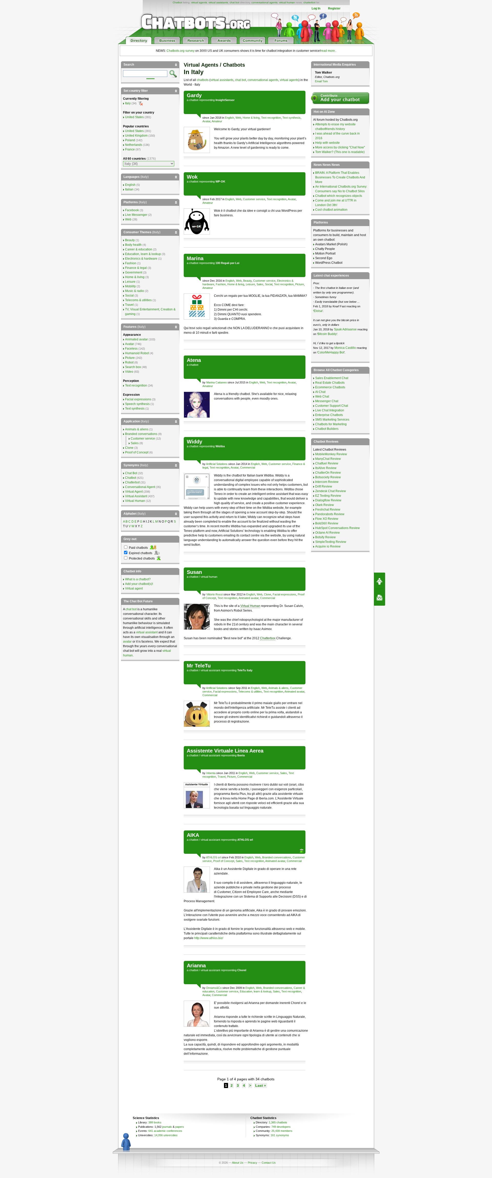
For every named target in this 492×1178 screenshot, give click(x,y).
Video (129, 371)
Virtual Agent (134, 491)
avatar (127, 641)
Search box (133, 367)
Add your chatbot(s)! (139, 584)
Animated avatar (249, 598)
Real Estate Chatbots (330, 382)
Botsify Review (325, 537)
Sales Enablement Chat (331, 378)
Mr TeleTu (199, 665)
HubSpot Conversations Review (337, 528)
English (229, 117)
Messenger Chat (326, 401)
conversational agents (264, 2)
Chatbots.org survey (180, 51)
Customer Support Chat (331, 406)
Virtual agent (134, 588)
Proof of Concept (223, 860)
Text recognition (271, 117)
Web (238, 117)
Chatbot (177, 2)
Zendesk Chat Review (330, 491)
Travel (221, 776)
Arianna (196, 965)
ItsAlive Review (325, 468)
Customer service (254, 199)
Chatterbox (267, 638)
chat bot (234, 2)
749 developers (281, 1126)
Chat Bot (131, 473)
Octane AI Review (327, 532)
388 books (154, 1122)
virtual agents (199, 2)
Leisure (250, 284)
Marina (195, 258)
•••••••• (150, 78)
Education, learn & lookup (255, 991)
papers (179, 1126)
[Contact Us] (379, 597)
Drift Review (323, 486)
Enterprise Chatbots (329, 415)
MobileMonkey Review (331, 454)
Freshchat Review (327, 509)
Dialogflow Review (328, 500)
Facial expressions (284, 594)
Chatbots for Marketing (331, 424)
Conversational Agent (140, 487)
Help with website (327, 143)
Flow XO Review (326, 519)
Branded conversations (276, 857)
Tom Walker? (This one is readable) (340, 152)
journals (167, 1126)
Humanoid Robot (137, 353)
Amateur (217, 121)
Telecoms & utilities (250, 691)
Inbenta (211, 773)
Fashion (221, 284)
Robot (129, 362)
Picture (299, 284)
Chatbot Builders (327, 429)
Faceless (131, 348)
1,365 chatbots (278, 1122)
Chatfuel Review (326, 463)
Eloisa (318, 311)
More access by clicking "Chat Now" (340, 147)
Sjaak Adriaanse (345, 329)
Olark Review (324, 505)
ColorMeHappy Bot (330, 352)
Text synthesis (291, 117)
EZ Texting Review (328, 495)
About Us (237, 1162)
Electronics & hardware (141, 258)
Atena (194, 360)
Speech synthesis (137, 404)
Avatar (206, 121)
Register (334, 8)
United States (134, 117)
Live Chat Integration (329, 410)
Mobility (130, 286)
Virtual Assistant (136, 496)
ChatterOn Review (328, 472)
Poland (130, 140)
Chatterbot (132, 482)
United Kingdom (136, 135)
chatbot (193, 99)
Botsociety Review (328, 477)
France (130, 149)
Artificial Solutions (217, 463)
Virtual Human (250, 606)
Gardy (194, 95)
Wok (192, 177)
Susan (194, 572)
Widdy (194, 441)
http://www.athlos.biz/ (208, 938)
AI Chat (320, 392)
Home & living (251, 117)
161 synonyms (280, 1135)
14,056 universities (166, 1135)
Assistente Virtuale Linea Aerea (225, 751)
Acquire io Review (328, 546)
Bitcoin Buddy (327, 334)
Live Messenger (136, 215)
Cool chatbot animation (331, 209)
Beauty (247, 280)
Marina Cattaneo (216, 382)
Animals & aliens (278, 687)
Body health (133, 245)
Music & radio (134, 291)
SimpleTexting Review (330, 542)
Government (133, 272)
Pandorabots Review (329, 514)
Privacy (252, 1162)
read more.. (328, 51)
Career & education (138, 249)
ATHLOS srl (213, 857)
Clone (267, 594)
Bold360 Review (326, 523)
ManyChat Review (328, 459)
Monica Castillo (345, 348)
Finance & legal (136, 268)
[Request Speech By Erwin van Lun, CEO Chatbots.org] (379, 581)
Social (268, 284)
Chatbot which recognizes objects (338, 196)
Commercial (247, 467)
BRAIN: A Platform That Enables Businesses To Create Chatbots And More (340, 177)
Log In (316, 8)
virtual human (287, 2)
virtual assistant (210, 670)
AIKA (193, 835)
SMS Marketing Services (332, 419)
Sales (260, 284)
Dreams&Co (214, 987)
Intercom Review (327, 482)
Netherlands (133, 145)
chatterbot (309, 2)
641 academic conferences (165, 1130)
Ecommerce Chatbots (330, 387)
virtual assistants (218, 2)
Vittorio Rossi (214, 594)
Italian (129, 189)
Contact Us (269, 1162)
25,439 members (281, 1130)
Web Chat (322, 396)
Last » (260, 1085)
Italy (128, 103)
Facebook (132, 210)
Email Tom (321, 81)
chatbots (203, 80)
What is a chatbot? (138, 579)
